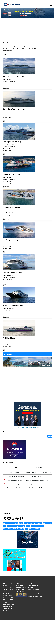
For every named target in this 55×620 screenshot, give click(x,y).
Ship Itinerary (36, 528)
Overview (7, 88)
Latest (15, 467)
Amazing (33, 526)
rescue (21, 523)
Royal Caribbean (38, 523)
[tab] (15, 467)
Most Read (40, 467)
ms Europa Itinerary (10, 240)
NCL (31, 523)
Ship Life (18, 526)
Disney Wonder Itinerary (12, 174)
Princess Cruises (47, 523)
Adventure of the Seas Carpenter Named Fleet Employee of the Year (25, 487)
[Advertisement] (27, 28)
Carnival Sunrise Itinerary (12, 272)
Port (30, 528)
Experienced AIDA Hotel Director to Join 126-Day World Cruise (24, 476)
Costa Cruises (10, 526)
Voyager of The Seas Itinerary (14, 76)
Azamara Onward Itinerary (13, 305)
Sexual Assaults (7, 528)
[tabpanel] (27, 480)
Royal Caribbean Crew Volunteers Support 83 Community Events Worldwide (27, 480)
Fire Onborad (40, 526)
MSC (4, 526)
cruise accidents (14, 523)
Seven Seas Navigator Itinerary (14, 109)
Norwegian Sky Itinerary (12, 142)
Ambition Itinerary (10, 338)
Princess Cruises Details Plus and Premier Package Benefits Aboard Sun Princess (29, 472)
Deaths (28, 526)
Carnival (26, 523)
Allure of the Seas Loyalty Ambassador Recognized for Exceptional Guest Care (28, 484)
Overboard (5, 523)
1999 (13, 79)
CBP (26, 528)
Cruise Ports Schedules (18, 528)
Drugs (23, 526)
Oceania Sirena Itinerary (12, 207)
